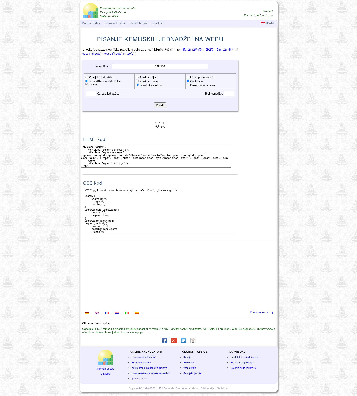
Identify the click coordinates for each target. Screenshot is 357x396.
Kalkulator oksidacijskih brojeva (149, 367)
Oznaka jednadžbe (107, 93)
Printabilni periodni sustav (245, 357)
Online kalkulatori (115, 23)
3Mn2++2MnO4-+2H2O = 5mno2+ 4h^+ (208, 49)
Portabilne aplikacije (242, 362)
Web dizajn (189, 367)
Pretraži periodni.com (258, 15)
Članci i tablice (138, 23)
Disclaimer (222, 388)
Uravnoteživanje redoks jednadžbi (151, 373)
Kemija (187, 357)
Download (157, 23)
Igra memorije (139, 378)
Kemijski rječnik (192, 373)
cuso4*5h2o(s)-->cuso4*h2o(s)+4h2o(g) (108, 53)
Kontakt (268, 11)
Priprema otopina (141, 362)
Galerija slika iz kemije (243, 367)
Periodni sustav (105, 368)
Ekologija (188, 362)
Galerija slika (109, 16)
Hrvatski (270, 23)
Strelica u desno (149, 81)
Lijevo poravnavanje (202, 77)
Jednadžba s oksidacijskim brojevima (103, 82)
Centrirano (196, 81)
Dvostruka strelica (151, 85)
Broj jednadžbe (214, 93)
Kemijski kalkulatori (113, 12)
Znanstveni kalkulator (144, 357)
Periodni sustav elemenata (118, 8)
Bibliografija (207, 388)
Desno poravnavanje (202, 85)
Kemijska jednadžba (101, 77)
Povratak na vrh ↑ (262, 312)
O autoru (105, 373)
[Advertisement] (258, 111)
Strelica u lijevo (149, 77)
